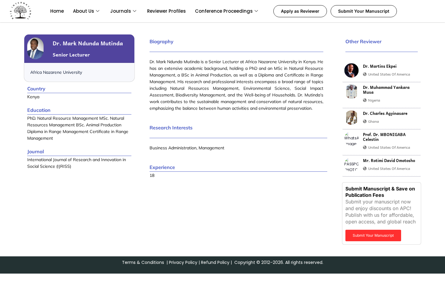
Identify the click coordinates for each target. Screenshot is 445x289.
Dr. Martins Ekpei (380, 66)
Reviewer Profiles (166, 11)
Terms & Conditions (143, 262)
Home (57, 11)
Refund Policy (215, 262)
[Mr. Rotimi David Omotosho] (351, 165)
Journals (120, 11)
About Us (83, 11)
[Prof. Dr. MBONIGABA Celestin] (351, 139)
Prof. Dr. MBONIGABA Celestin (384, 137)
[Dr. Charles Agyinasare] (351, 118)
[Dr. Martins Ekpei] (351, 70)
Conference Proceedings (224, 11)
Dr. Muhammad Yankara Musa (386, 90)
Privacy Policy (183, 262)
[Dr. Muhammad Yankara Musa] (351, 92)
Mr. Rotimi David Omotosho (389, 160)
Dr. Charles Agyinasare (385, 113)
